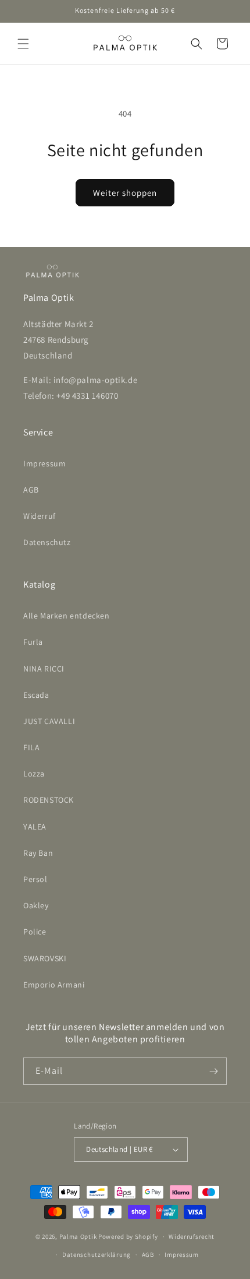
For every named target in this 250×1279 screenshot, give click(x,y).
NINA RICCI (44, 668)
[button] (23, 44)
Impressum (44, 463)
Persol (35, 879)
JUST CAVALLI (49, 721)
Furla (33, 642)
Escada (36, 695)
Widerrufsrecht (192, 1236)
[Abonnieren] (213, 1071)
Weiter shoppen (125, 192)
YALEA (35, 826)
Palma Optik (78, 1236)
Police (35, 931)
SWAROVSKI (44, 958)
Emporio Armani (53, 984)
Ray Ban (38, 853)
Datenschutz (47, 542)
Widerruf (39, 516)
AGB (31, 489)
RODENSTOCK (48, 800)
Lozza (34, 773)
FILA (31, 747)
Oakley (36, 905)
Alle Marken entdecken (66, 615)
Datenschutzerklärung (96, 1254)
